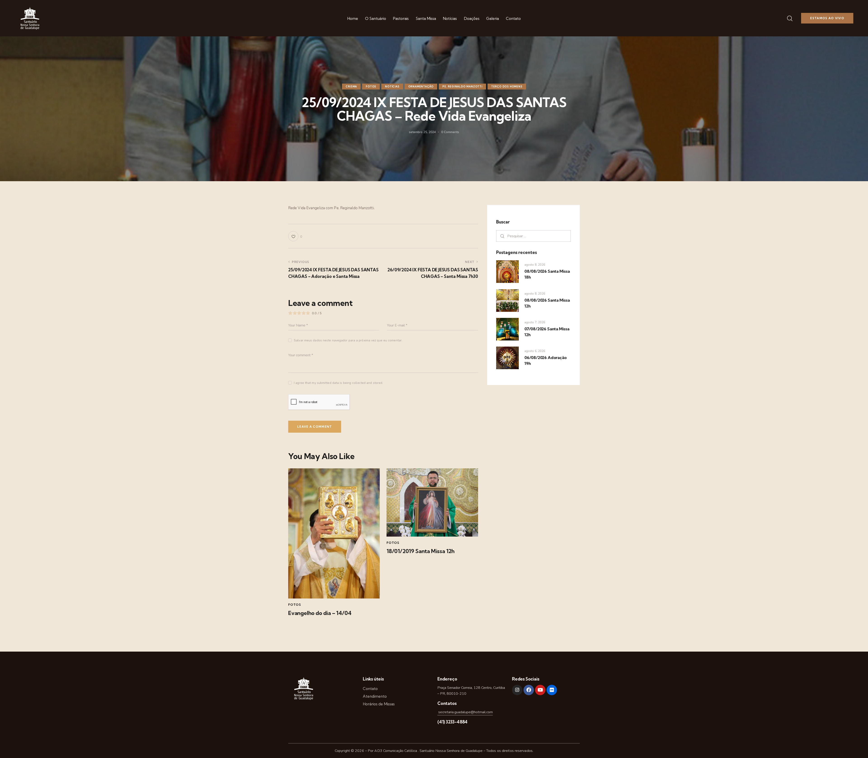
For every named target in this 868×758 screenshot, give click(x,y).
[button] (295, 236)
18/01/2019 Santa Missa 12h (421, 551)
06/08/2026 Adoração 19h (545, 360)
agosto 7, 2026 (534, 322)
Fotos (371, 86)
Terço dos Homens (506, 86)
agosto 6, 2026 (534, 351)
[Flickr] (552, 690)
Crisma (351, 86)
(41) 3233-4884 (452, 722)
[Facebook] (529, 690)
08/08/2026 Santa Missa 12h (547, 303)
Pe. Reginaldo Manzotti (462, 86)
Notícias (392, 86)
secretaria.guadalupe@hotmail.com (465, 712)
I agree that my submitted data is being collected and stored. (338, 383)
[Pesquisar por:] (533, 236)
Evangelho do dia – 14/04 (319, 613)
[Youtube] (540, 690)
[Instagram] (517, 690)
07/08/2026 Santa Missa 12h (546, 331)
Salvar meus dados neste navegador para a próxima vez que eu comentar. (348, 340)
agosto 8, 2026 (534, 265)
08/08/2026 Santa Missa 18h (547, 274)
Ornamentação (421, 86)
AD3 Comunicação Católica (396, 750)
